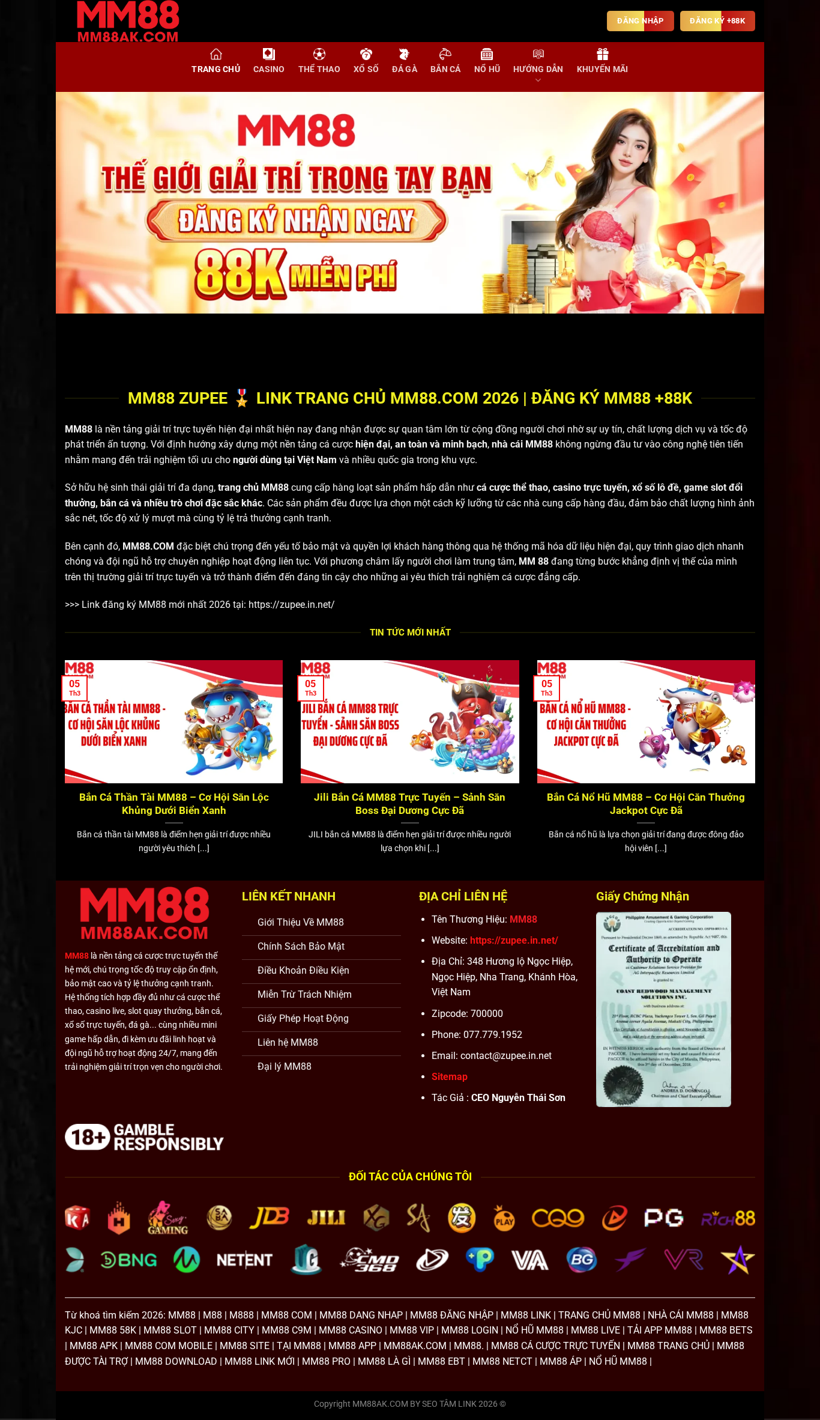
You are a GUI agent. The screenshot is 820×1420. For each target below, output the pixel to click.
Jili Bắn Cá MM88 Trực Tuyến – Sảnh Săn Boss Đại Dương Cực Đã (409, 804)
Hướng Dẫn (538, 69)
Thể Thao (319, 69)
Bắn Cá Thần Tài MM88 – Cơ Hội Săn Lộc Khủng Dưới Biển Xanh (174, 804)
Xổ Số (366, 69)
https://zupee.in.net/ (292, 604)
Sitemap (450, 1076)
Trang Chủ (215, 69)
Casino (269, 69)
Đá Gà (404, 69)
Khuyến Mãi (603, 69)
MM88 (78, 429)
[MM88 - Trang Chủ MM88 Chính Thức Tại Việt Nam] (137, 21)
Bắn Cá (445, 69)
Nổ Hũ (487, 69)
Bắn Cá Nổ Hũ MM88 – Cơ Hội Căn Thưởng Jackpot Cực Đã (646, 804)
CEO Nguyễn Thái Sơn (518, 1097)
